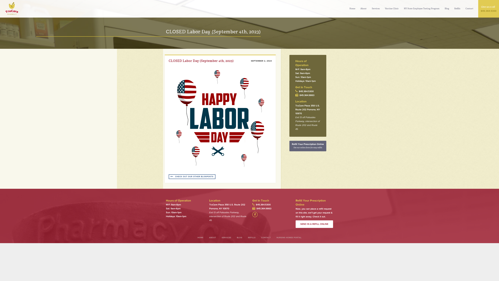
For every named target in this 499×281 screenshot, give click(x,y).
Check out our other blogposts (194, 176)
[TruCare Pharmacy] (11, 8)
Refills (457, 8)
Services (376, 8)
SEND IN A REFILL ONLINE (314, 224)
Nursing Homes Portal (289, 238)
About (363, 8)
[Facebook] (255, 214)
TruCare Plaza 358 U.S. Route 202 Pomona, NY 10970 (307, 109)
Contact (469, 8)
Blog (447, 8)
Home (352, 8)
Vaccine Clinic (392, 8)
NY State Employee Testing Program (421, 8)
